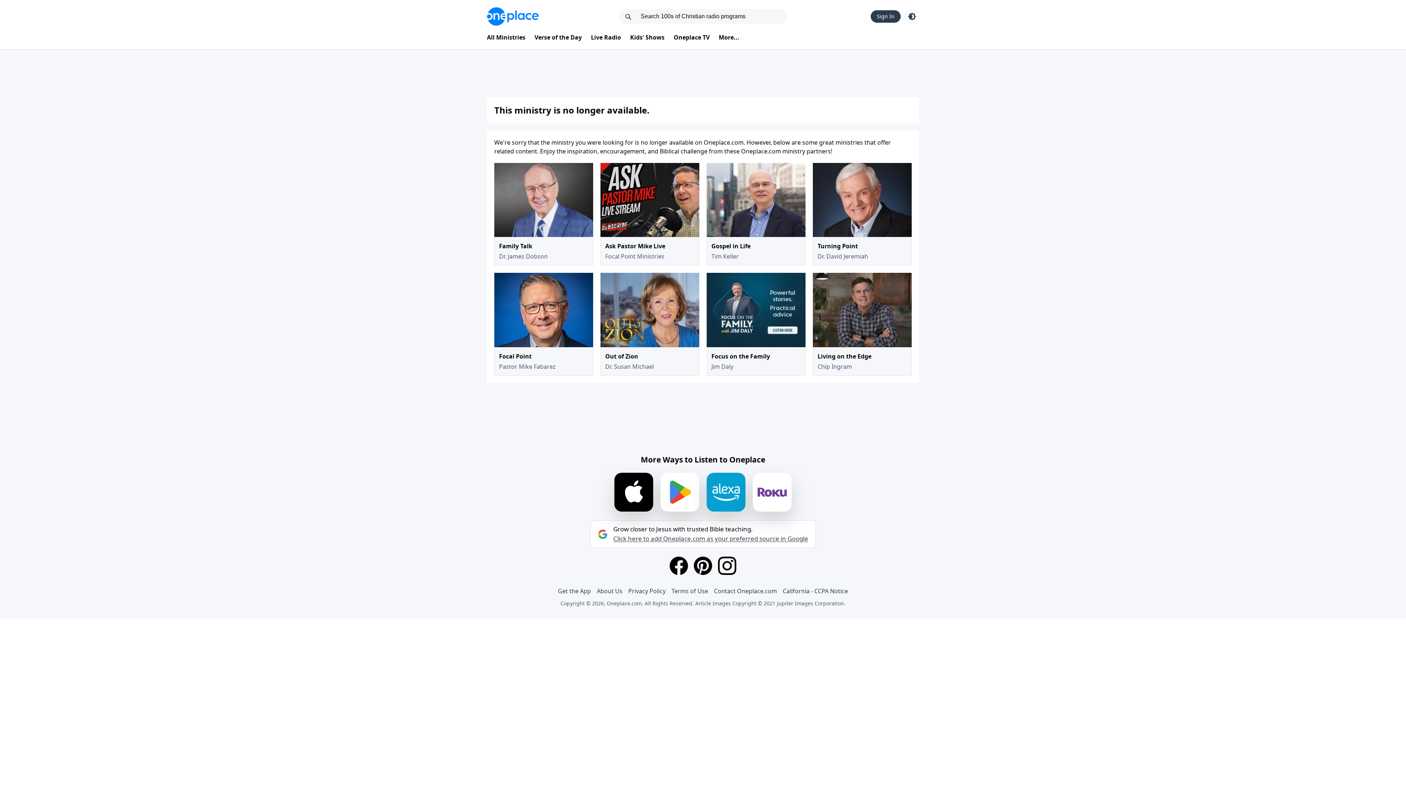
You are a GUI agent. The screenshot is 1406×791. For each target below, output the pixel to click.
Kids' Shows (647, 37)
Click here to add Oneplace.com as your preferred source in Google (710, 539)
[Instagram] (727, 566)
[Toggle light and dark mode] (912, 16)
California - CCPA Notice (815, 591)
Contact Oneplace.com (745, 591)
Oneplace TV (692, 37)
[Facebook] (679, 566)
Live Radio (606, 37)
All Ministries (506, 37)
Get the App (574, 591)
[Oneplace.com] (513, 16)
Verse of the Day (558, 37)
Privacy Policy (647, 591)
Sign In (885, 16)
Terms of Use (690, 591)
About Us (609, 591)
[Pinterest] (703, 566)
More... (729, 37)
